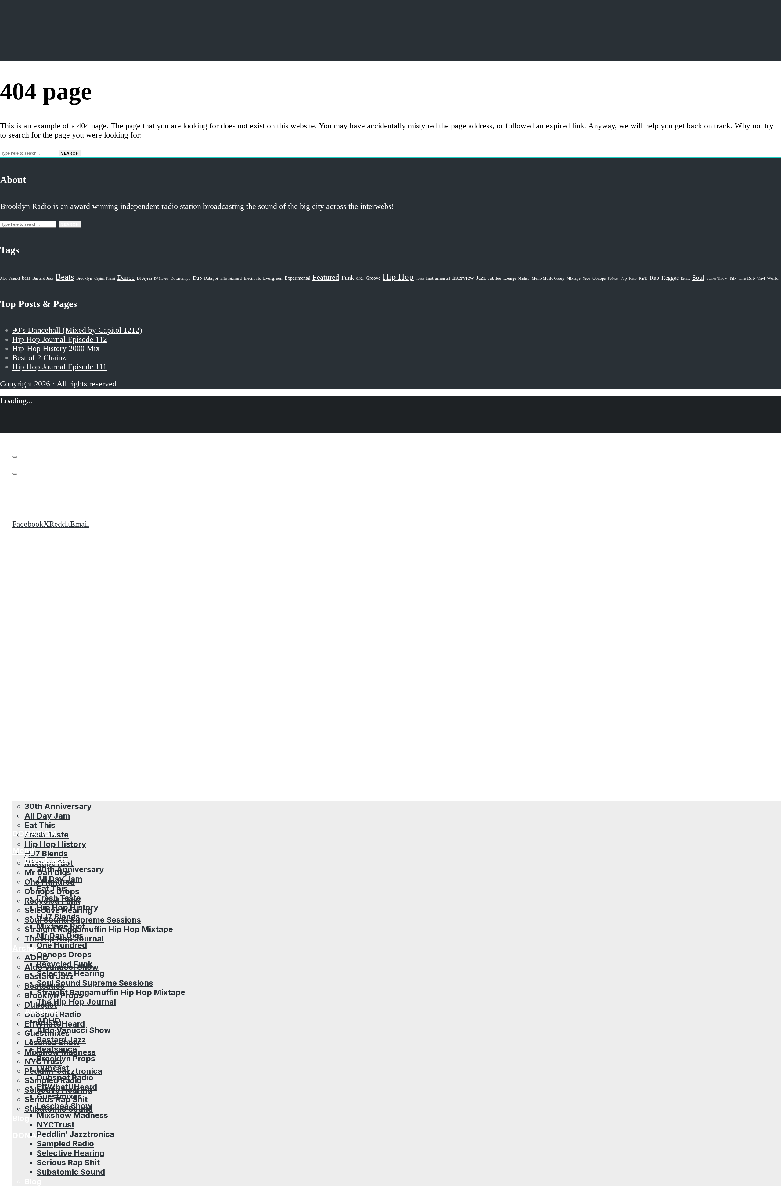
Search (70, 153)
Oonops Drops (64, 954)
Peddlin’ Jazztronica (75, 1134)
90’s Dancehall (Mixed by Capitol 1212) (77, 330)
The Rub (747, 278)
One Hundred (62, 945)
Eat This (39, 825)
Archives (41, 1011)
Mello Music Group (548, 278)
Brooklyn (84, 278)
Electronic (252, 278)
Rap (654, 277)
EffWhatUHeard (67, 1086)
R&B (633, 278)
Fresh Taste (59, 897)
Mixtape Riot (61, 926)
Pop (624, 278)
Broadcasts (46, 860)
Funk (347, 277)
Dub (197, 278)
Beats (65, 276)
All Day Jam (59, 878)
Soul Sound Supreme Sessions (82, 919)
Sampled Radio (65, 1143)
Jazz (481, 277)
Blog (20, 1118)
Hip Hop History (55, 844)
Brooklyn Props (66, 1058)
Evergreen (273, 278)
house (420, 278)
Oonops (599, 278)
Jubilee (494, 278)
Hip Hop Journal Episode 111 (59, 366)
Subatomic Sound (71, 1172)
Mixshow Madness (72, 1115)
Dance (126, 277)
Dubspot (211, 278)
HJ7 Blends (46, 853)
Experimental (297, 278)
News (586, 278)
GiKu (360, 278)
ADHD (36, 957)
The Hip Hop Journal (76, 1001)
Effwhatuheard (231, 279)
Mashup (524, 278)
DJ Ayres (144, 278)
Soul (698, 277)
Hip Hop (398, 276)
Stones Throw (717, 278)
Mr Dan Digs (60, 935)
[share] (14, 474)
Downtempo (181, 278)
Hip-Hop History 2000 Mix (56, 348)
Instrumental (438, 278)
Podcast (613, 278)
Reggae (670, 277)
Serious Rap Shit (68, 1162)
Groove (373, 278)
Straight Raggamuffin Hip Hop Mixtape (98, 929)
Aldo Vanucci (10, 278)
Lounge (509, 278)
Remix (685, 278)
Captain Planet (104, 278)
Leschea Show (64, 1105)
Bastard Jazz (61, 1039)
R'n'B (643, 278)
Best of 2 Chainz (39, 357)
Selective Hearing (70, 973)
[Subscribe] (14, 457)
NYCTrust (55, 1124)
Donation (34, 1135)
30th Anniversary (70, 869)
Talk (732, 278)
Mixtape (574, 278)
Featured (325, 277)
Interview (463, 277)
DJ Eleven (161, 278)
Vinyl (761, 278)
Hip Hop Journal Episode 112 (59, 339)
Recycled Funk (64, 964)
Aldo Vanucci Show (74, 1030)
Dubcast (53, 1068)
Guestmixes (59, 1096)
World (773, 278)
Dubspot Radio (65, 1077)
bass (26, 278)
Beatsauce (57, 1049)
